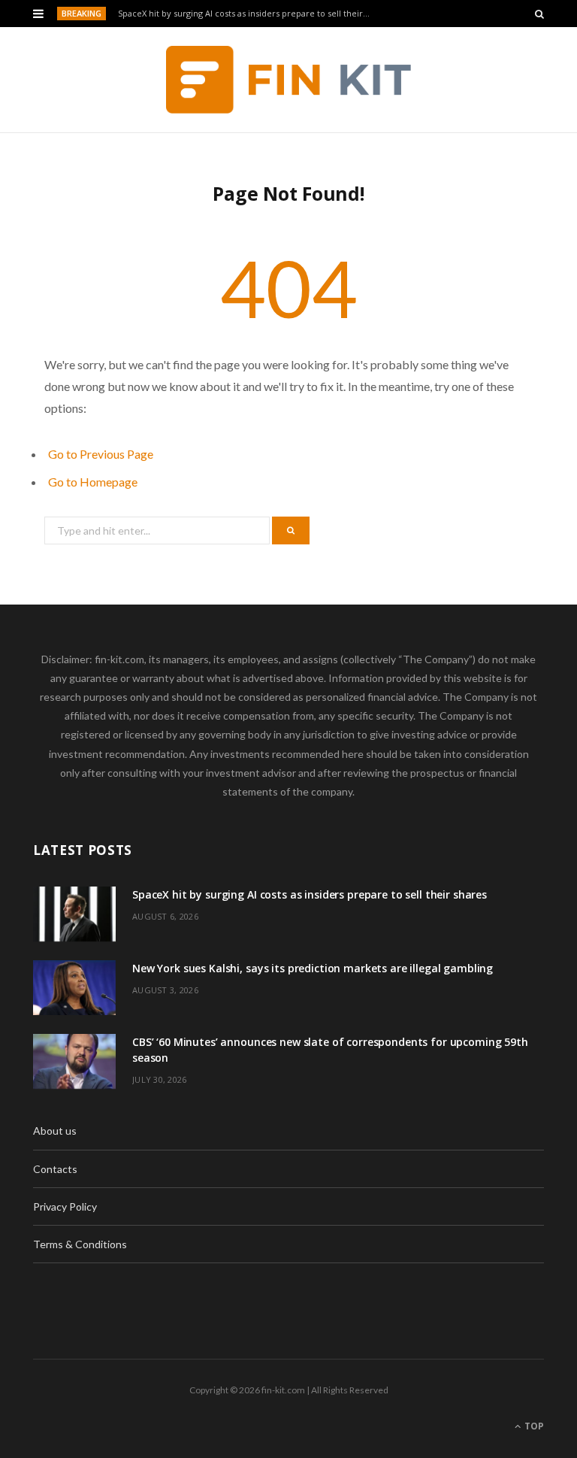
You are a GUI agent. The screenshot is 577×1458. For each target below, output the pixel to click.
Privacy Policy (65, 1206)
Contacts (55, 1168)
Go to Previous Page (100, 454)
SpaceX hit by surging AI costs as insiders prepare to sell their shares (248, 13)
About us (55, 1130)
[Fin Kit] (289, 80)
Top (533, 1426)
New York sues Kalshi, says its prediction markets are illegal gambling (312, 968)
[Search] (539, 13)
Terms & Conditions (80, 1244)
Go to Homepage (92, 481)
